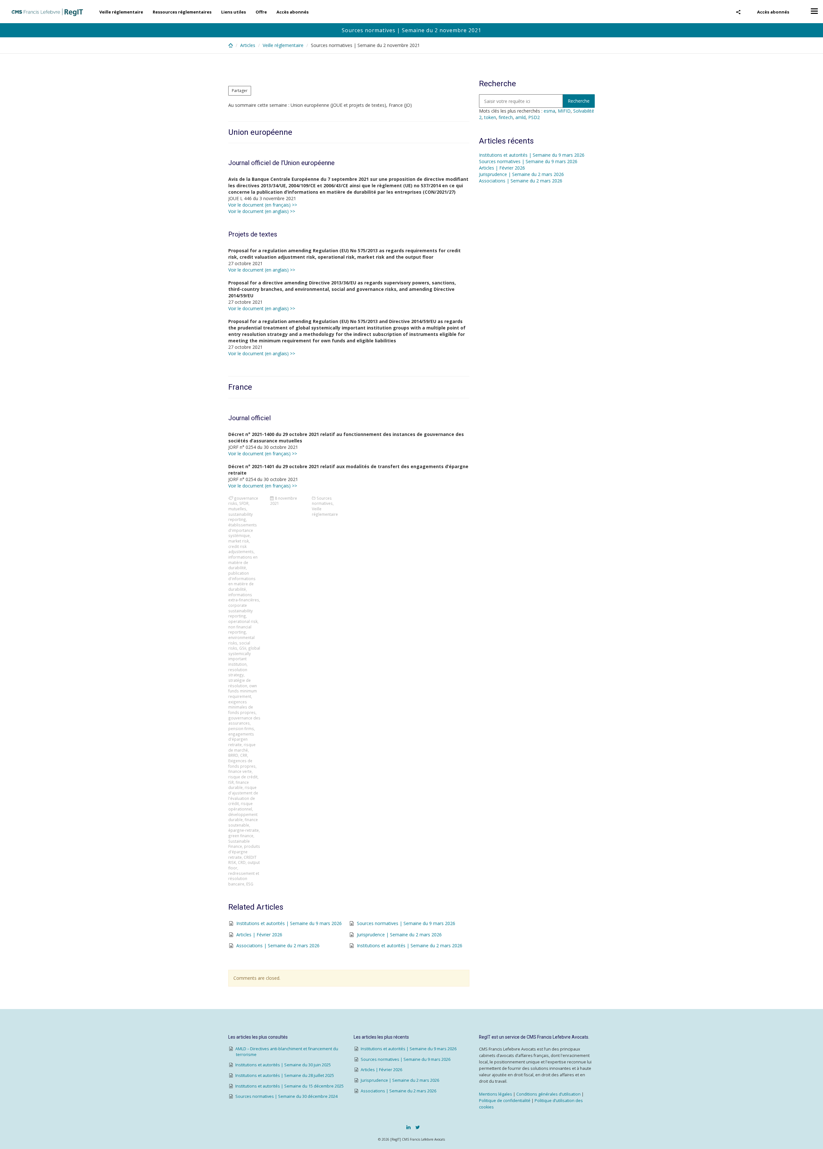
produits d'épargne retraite (244, 851)
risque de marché (242, 747)
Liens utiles (233, 12)
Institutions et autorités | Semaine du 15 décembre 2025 (289, 1086)
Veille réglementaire (121, 12)
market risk (238, 540)
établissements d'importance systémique (242, 530)
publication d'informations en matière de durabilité (242, 581)
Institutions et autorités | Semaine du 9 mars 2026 (289, 923)
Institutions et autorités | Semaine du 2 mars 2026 (409, 945)
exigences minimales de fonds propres (242, 707)
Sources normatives (322, 501)
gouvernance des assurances (244, 720)
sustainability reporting (240, 517)
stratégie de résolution (239, 683)
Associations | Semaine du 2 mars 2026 (278, 945)
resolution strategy (237, 672)
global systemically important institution (244, 656)
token (490, 117)
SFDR (244, 503)
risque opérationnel (240, 806)
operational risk (243, 621)
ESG (249, 883)
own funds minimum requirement (242, 691)
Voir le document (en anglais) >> (261, 211)
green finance (240, 835)
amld (520, 117)
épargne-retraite (243, 830)
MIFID (564, 111)
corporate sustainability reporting (240, 610)
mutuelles (237, 508)
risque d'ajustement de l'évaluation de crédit (243, 795)
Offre (261, 12)
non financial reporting (239, 629)
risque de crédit (243, 776)
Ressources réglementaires (182, 12)
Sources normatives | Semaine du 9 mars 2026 (406, 923)
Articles (247, 45)
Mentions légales (495, 1094)
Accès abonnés (773, 12)
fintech (506, 117)
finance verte (240, 771)
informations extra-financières (243, 597)
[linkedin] (408, 1127)
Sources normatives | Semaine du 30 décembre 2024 (286, 1096)
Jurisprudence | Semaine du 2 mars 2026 (399, 934)
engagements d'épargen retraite (241, 739)
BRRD (233, 755)
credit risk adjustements (241, 549)
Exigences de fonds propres (242, 763)
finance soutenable (243, 822)
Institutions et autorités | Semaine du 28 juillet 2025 (284, 1075)
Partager (240, 90)
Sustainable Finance (239, 844)
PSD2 (534, 117)
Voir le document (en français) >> (262, 205)
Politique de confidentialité (504, 1100)
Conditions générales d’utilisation (548, 1094)
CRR (243, 755)
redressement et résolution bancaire (243, 878)
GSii (242, 648)
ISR (231, 782)
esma (549, 111)
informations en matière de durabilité (243, 562)
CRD (242, 862)
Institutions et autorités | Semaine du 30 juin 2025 (283, 1065)
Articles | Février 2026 (259, 934)
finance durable (238, 785)
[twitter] (417, 1127)
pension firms (241, 728)
